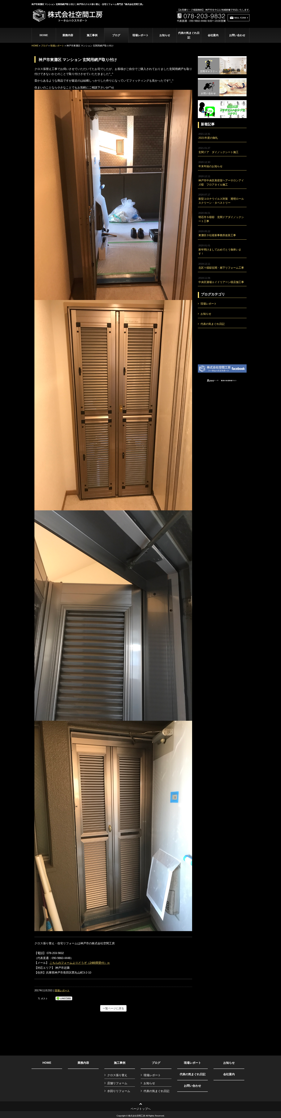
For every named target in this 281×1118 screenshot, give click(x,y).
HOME (35, 45)
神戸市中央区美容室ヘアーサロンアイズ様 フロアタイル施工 (221, 180)
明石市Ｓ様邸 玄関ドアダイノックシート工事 (221, 217)
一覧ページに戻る (113, 1008)
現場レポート (140, 35)
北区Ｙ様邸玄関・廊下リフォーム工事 (221, 266)
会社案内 (229, 1074)
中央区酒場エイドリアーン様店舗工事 (221, 280)
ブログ (44, 45)
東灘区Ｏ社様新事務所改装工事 (217, 233)
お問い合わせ (192, 1085)
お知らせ (164, 35)
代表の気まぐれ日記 (189, 35)
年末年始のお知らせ (210, 164)
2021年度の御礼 (208, 136)
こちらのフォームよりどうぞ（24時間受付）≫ (80, 962)
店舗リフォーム (117, 1083)
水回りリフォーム (118, 1091)
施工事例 (119, 1062)
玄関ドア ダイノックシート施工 (218, 150)
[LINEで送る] (63, 998)
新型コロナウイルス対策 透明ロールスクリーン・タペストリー (221, 198)
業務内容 (83, 1062)
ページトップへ (141, 1108)
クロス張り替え (117, 1075)
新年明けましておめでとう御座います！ (219, 249)
